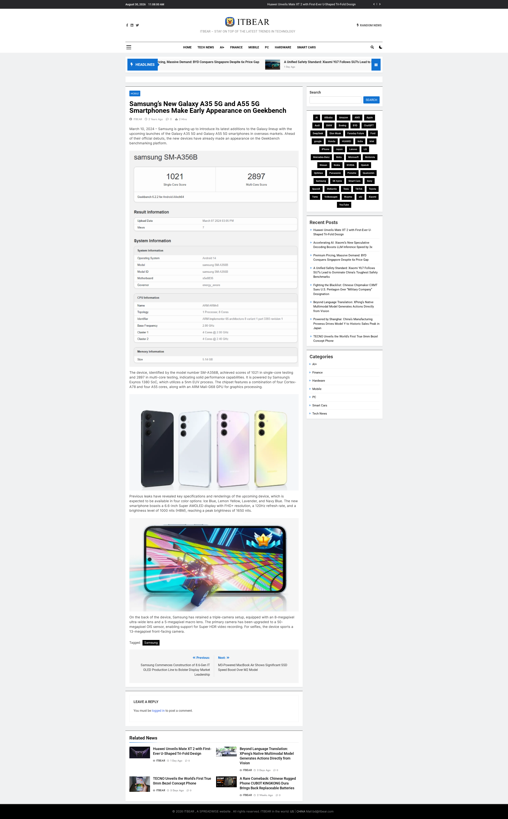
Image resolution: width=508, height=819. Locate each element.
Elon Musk (335, 133)
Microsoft (353, 157)
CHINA (300, 811)
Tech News (205, 47)
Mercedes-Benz (321, 157)
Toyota (372, 189)
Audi (317, 125)
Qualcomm (368, 173)
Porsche (351, 173)
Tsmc (315, 196)
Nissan (323, 165)
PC (267, 47)
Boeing (342, 125)
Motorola (370, 157)
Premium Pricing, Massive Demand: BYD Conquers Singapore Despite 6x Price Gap (160, 62)
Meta (339, 157)
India (360, 141)
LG (365, 149)
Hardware (283, 47)
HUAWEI (346, 141)
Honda (331, 141)
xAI (360, 196)
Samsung (151, 643)
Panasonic (335, 173)
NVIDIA (350, 165)
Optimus (318, 173)
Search (315, 92)
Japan (339, 149)
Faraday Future (355, 133)
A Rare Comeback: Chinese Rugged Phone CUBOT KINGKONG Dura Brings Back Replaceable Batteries (268, 783)
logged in (158, 711)
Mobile (253, 47)
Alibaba (328, 117)
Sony (369, 181)
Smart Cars (306, 47)
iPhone (325, 149)
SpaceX (316, 189)
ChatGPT (369, 125)
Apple (370, 117)
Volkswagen (331, 196)
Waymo (348, 196)
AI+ (222, 47)
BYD (355, 125)
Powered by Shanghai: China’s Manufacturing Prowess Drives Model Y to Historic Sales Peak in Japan (346, 323)
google (317, 141)
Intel (371, 141)
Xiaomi (372, 196)
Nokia (337, 165)
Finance (236, 47)
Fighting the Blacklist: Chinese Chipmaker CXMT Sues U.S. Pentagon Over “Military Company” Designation (345, 289)
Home (187, 47)
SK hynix (337, 181)
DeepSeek (318, 133)
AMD (357, 117)
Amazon (343, 117)
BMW (329, 125)
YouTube (344, 204)
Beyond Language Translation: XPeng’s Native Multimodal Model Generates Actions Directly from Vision (343, 306)
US (292, 811)
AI (317, 117)
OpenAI (365, 165)
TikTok (358, 189)
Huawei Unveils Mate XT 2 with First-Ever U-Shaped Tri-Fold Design (311, 4)
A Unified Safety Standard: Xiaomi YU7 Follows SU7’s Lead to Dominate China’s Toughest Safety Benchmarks (321, 62)
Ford (372, 133)
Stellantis (332, 189)
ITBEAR (138, 119)
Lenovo (353, 149)
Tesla (346, 189)
